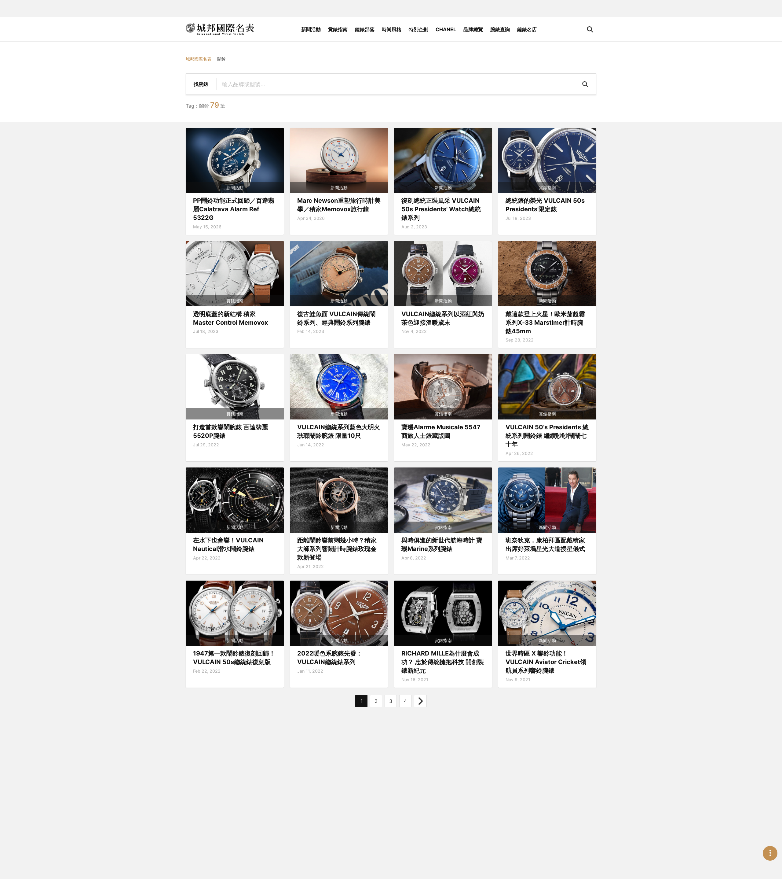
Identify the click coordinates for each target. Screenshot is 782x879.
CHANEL (446, 29)
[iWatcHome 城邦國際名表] (220, 29)
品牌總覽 (473, 29)
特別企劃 (418, 29)
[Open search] (590, 29)
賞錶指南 (338, 29)
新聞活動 (311, 29)
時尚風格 (391, 29)
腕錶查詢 (500, 29)
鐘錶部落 (365, 29)
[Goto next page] (420, 701)
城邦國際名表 (198, 58)
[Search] (586, 84)
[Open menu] (770, 853)
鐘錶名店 (527, 29)
